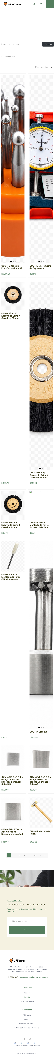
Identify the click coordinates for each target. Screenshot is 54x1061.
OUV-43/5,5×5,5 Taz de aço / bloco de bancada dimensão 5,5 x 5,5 (12, 780)
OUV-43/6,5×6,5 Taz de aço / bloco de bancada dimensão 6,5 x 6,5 (40, 780)
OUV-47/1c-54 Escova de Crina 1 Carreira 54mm (10, 525)
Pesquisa (48, 44)
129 (40, 855)
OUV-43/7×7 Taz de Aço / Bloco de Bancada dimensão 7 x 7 (12, 833)
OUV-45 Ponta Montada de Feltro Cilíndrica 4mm (10, 577)
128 (34, 855)
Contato (27, 1019)
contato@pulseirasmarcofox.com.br (34, 977)
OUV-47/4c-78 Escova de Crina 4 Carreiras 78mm (39, 475)
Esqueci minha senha (27, 1001)
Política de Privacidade (27, 1024)
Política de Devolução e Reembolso (27, 1028)
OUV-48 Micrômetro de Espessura (40, 267)
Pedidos (27, 993)
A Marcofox (27, 1015)
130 (45, 855)
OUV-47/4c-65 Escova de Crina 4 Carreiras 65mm (10, 315)
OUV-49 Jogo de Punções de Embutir (12, 267)
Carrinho (27, 997)
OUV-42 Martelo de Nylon (40, 832)
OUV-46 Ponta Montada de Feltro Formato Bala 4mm (39, 525)
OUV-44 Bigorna (38, 732)
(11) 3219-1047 (12, 977)
